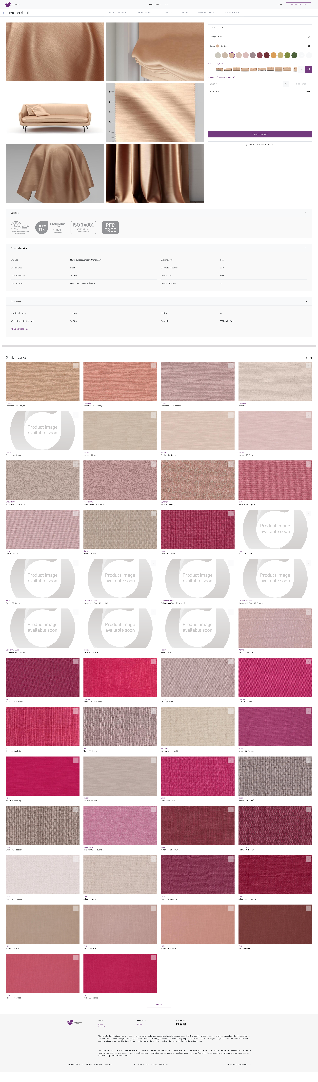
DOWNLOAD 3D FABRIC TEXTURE (261, 145)
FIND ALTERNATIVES (260, 134)
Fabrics (140, 1080)
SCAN (280, 5)
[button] (298, 4)
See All (309, 414)
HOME (151, 5)
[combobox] (265, 27)
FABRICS (158, 5)
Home (100, 1080)
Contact (166, 5)
